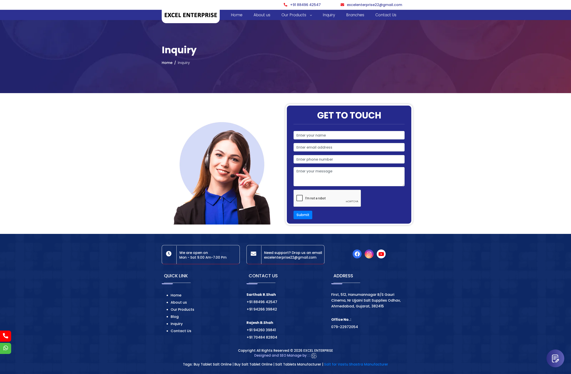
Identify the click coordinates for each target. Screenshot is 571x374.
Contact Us (385, 15)
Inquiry (329, 15)
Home (236, 15)
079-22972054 (344, 326)
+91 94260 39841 (261, 330)
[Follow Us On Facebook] (358, 254)
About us (262, 15)
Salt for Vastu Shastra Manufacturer (356, 364)
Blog (175, 316)
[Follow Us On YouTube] (382, 254)
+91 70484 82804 (261, 337)
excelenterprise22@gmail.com (373, 4)
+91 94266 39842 (261, 309)
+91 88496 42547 (304, 4)
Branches (355, 15)
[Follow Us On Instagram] (370, 254)
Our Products (293, 15)
